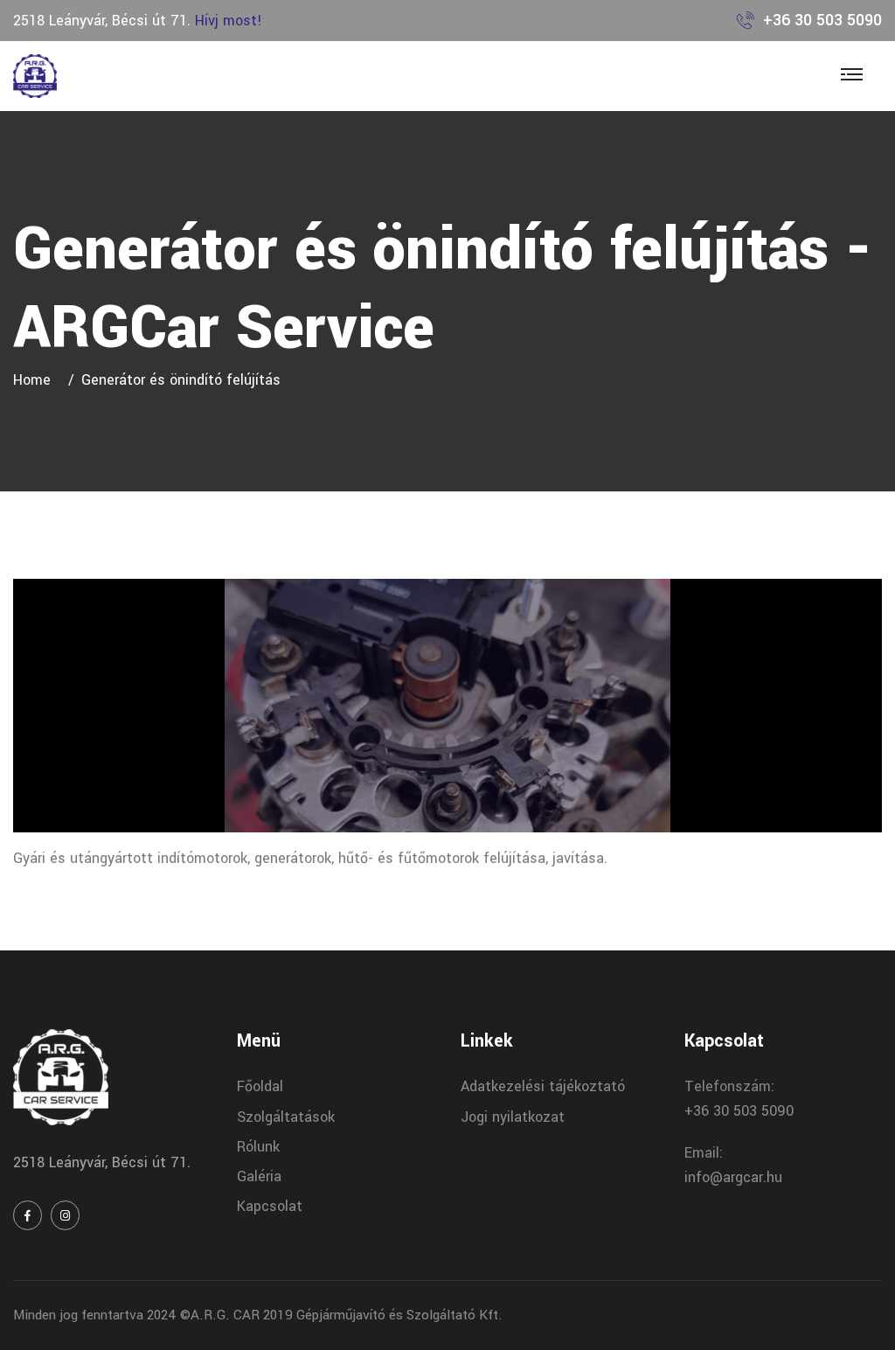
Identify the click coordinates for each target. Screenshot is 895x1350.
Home (36, 380)
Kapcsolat (269, 1206)
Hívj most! (228, 20)
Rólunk (258, 1147)
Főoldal (260, 1086)
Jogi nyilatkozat (513, 1117)
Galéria (259, 1176)
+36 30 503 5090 (822, 20)
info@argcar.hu (733, 1177)
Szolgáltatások (286, 1117)
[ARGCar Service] (35, 75)
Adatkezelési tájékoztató (543, 1086)
